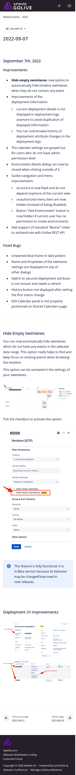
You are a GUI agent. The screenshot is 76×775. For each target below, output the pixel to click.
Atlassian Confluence (15, 770)
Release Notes (11, 17)
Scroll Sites (60, 765)
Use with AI (16, 28)
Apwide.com (10, 750)
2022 (25, 17)
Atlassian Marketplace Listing (20, 754)
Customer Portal (12, 759)
